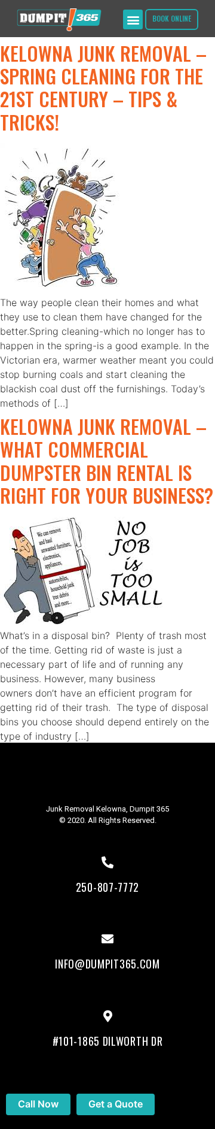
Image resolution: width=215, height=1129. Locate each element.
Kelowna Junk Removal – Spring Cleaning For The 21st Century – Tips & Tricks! (103, 87)
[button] (133, 19)
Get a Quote (115, 1104)
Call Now (38, 1104)
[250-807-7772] (107, 862)
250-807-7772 (107, 887)
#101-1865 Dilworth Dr (108, 1041)
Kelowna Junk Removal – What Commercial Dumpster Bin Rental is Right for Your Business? (106, 460)
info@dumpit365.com (107, 963)
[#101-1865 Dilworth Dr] (107, 1016)
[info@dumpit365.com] (107, 939)
